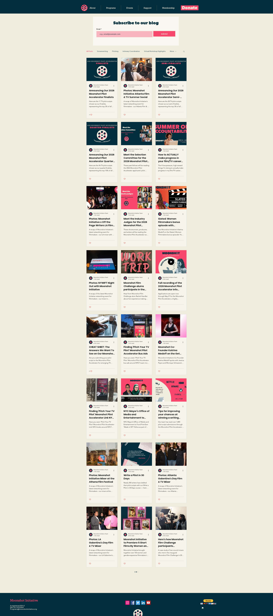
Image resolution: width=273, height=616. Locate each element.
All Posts (89, 51)
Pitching (115, 51)
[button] (92, 8)
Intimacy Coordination (131, 51)
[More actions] (114, 85)
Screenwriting (102, 51)
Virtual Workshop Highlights (155, 51)
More (172, 51)
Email (98, 29)
